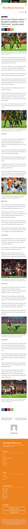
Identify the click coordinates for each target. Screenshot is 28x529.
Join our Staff (5, 477)
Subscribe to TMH (14, 508)
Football (9, 14)
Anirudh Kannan (5, 26)
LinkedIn (6, 496)
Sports (6, 14)
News (4, 454)
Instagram (6, 490)
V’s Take (4, 462)
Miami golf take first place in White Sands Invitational (7, 418)
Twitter (5, 492)
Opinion (4, 460)
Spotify (5, 498)
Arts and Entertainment (7, 458)
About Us (4, 465)
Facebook (6, 488)
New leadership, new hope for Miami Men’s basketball (21, 418)
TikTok (5, 494)
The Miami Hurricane (12, 442)
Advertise (4, 475)
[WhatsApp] (12, 29)
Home (2, 14)
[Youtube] (25, 12)
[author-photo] (14, 431)
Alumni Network (14, 512)
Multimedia (5, 463)
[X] (23, 12)
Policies (4, 479)
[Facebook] (19, 12)
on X (25, 166)
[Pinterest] (9, 29)
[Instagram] (21, 12)
